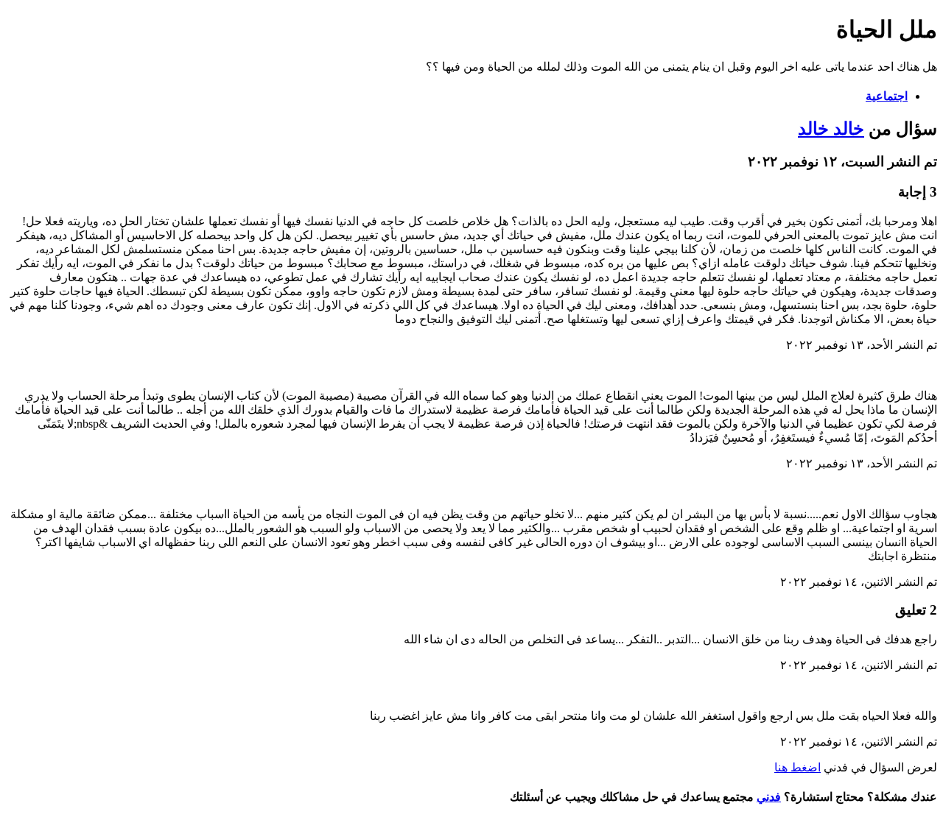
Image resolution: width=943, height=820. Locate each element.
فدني (769, 797)
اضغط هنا (797, 767)
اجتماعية (887, 96)
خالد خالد (831, 128)
